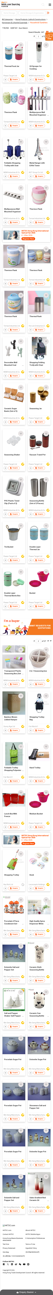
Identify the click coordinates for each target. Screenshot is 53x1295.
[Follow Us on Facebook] (4, 1264)
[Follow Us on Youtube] (24, 1264)
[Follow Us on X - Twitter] (8, 1264)
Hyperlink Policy (31, 1248)
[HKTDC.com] (26, 1226)
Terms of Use (30, 1244)
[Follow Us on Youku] (28, 1264)
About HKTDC (30, 1230)
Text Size (6, 1244)
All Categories (7, 19)
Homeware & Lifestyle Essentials (14, 23)
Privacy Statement (9, 1248)
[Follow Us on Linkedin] (12, 1264)
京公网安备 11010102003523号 (14, 1256)
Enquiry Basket (26, 1292)
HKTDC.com (7, 1230)
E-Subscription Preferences (35, 1238)
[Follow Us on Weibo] (16, 1264)
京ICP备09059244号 (32, 1252)
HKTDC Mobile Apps (33, 1234)
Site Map (6, 1252)
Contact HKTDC (8, 1234)
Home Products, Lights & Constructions (30, 19)
